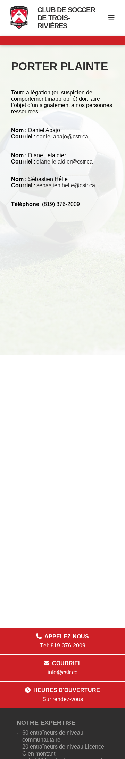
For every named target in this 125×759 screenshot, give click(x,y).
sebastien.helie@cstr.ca (65, 185)
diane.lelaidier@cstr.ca (64, 162)
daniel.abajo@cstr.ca (62, 136)
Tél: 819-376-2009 (62, 645)
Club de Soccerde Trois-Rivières (66, 18)
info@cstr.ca (63, 672)
